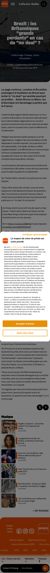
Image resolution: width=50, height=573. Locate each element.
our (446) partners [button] (16, 247)
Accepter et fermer (25, 323)
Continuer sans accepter (34, 234)
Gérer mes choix (25, 332)
